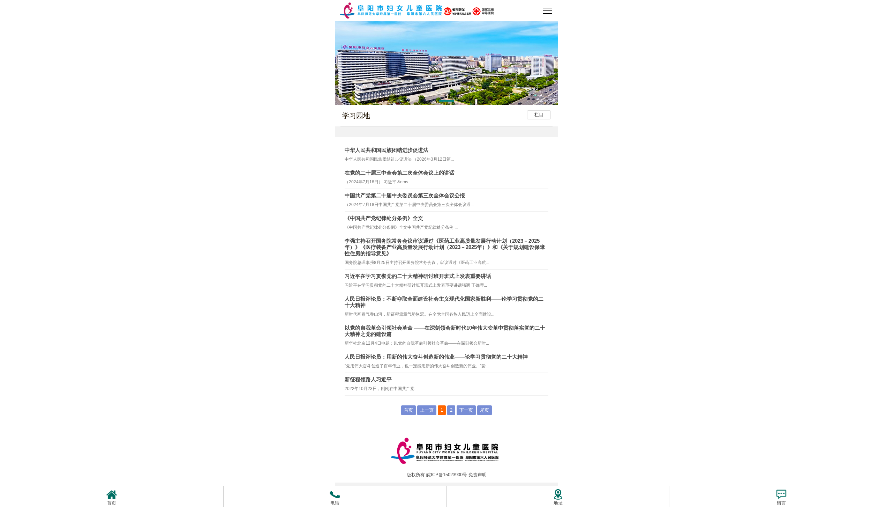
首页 (408, 410)
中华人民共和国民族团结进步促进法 (386, 150)
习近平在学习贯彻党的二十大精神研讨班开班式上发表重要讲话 (418, 276)
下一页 (466, 410)
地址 (558, 503)
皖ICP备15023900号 (446, 474)
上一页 (427, 410)
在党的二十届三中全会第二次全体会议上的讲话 (400, 173)
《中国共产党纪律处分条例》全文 (384, 218)
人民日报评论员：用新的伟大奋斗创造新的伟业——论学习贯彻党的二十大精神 (436, 357)
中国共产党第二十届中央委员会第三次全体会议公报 (405, 195)
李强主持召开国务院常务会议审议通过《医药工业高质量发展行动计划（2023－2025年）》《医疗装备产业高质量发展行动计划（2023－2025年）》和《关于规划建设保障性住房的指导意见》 (445, 247)
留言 (781, 503)
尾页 (484, 410)
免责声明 (477, 474)
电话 (334, 503)
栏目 (538, 114)
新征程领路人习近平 (368, 379)
